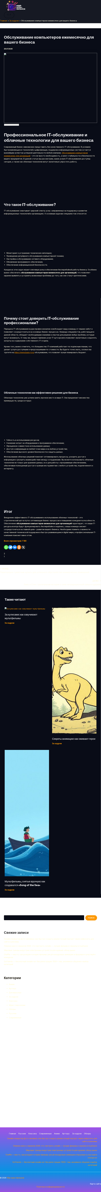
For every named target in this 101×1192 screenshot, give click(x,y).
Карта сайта (95, 1184)
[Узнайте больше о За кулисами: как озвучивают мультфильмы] (25, 609)
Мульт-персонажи (17, 1005)
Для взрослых (15, 992)
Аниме (12, 984)
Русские (12, 1013)
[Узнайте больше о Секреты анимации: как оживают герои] (74, 733)
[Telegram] (10, 547)
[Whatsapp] (6, 547)
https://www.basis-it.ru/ (24, 352)
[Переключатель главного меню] (9, 15)
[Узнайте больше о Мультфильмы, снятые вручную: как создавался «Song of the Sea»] (27, 875)
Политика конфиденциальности (50, 1187)
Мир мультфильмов (15, 1178)
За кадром (13, 997)
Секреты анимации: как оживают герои (73, 738)
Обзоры (12, 1009)
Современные (15, 1017)
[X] (23, 547)
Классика (13, 1001)
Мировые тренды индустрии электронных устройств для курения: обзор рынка (39, 950)
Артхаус (12, 988)
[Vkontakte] (15, 547)
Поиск (6, 913)
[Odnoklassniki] (19, 547)
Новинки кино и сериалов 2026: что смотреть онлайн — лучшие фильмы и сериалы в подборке (46, 946)
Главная (12, 1133)
